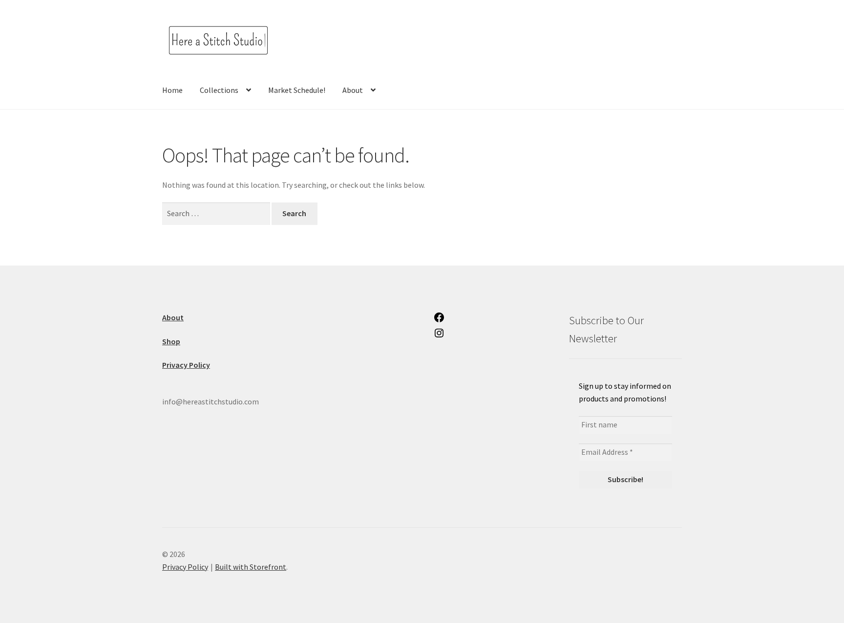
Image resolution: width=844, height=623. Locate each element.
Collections (219, 90)
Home (172, 90)
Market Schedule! (296, 90)
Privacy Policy (185, 567)
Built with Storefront (250, 567)
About (352, 90)
